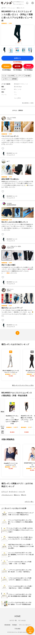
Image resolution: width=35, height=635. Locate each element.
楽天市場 (17, 66)
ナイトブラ (22, 491)
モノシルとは (21, 620)
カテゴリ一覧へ (29, 501)
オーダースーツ (13, 491)
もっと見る (17, 98)
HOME (17, 616)
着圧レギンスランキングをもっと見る (23, 385)
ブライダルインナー (7, 495)
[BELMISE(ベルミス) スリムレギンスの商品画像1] (17, 35)
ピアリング (4, 491)
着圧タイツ (17, 495)
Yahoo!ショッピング (28, 66)
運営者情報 (7, 625)
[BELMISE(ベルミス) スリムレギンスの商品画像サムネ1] (4, 50)
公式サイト (17, 58)
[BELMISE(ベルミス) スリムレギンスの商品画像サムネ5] (30, 50)
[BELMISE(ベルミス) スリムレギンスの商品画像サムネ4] (24, 50)
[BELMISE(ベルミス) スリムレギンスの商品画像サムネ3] (17, 50)
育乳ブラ (23, 495)
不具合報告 (17, 628)
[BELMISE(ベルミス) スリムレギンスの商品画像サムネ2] (11, 50)
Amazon (6, 66)
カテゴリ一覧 (13, 620)
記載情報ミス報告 (28, 103)
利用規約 (14, 625)
